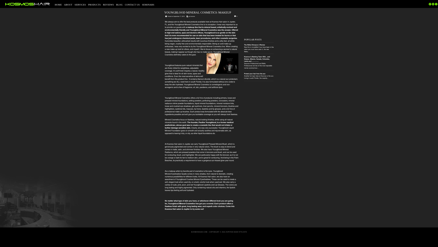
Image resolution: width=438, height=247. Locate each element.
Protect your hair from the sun (254, 73)
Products (94, 4)
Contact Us (132, 4)
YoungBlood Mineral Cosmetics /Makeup (197, 12)
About (68, 4)
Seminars (148, 4)
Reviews (108, 4)
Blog (119, 4)
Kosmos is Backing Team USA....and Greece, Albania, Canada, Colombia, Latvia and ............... (257, 59)
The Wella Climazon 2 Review (254, 45)
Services (80, 4)
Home (58, 4)
